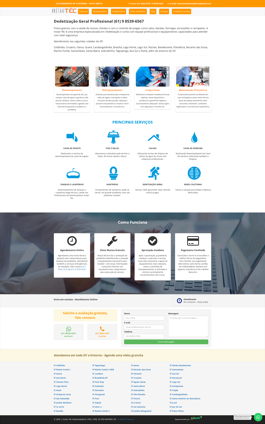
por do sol (177, 406)
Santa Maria (139, 386)
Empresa (83, 11)
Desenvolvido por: (182, 419)
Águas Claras (139, 382)
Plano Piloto (178, 411)
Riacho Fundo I (63, 369)
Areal (58, 390)
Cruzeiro (137, 378)
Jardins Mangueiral (142, 411)
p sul (174, 402)
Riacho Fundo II (102, 411)
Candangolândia (179, 394)
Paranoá (137, 373)
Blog (153, 11)
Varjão (175, 390)
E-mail (127, 322)
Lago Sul (176, 382)
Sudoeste (99, 386)
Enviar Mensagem (166, 341)
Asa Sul (175, 373)
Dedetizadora (118, 11)
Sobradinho (139, 390)
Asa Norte (61, 378)
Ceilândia (60, 365)
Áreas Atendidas (137, 11)
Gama (136, 365)
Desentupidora (100, 11)
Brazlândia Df (100, 378)
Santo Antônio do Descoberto (186, 398)
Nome (127, 313)
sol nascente (139, 406)
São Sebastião (62, 398)
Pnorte (136, 398)
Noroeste (99, 390)
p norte (137, 402)
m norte (60, 406)
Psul (96, 398)
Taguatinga (99, 365)
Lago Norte (61, 386)
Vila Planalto (139, 394)
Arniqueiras (177, 386)
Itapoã (97, 402)
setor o (98, 406)
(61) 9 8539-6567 (78, 269)
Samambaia (177, 369)
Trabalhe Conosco (181, 11)
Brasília (59, 411)
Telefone (128, 331)
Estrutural (177, 378)
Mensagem (173, 313)
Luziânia (98, 373)
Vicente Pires (62, 382)
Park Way (99, 382)
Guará (59, 373)
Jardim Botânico (63, 402)
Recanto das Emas (142, 369)
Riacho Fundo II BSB (104, 369)
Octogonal (99, 394)
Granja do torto (63, 394)
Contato (164, 11)
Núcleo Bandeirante (181, 365)
